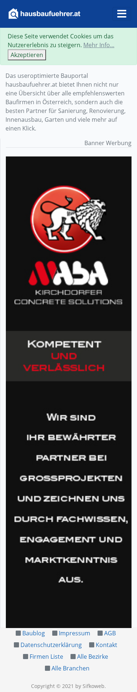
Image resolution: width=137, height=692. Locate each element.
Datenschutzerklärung (51, 645)
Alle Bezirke (92, 657)
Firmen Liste (46, 657)
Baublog (33, 633)
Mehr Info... (98, 45)
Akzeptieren (27, 55)
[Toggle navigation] (122, 14)
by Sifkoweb (89, 685)
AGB (110, 633)
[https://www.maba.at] (69, 392)
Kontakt (106, 645)
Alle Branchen (71, 668)
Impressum (74, 633)
